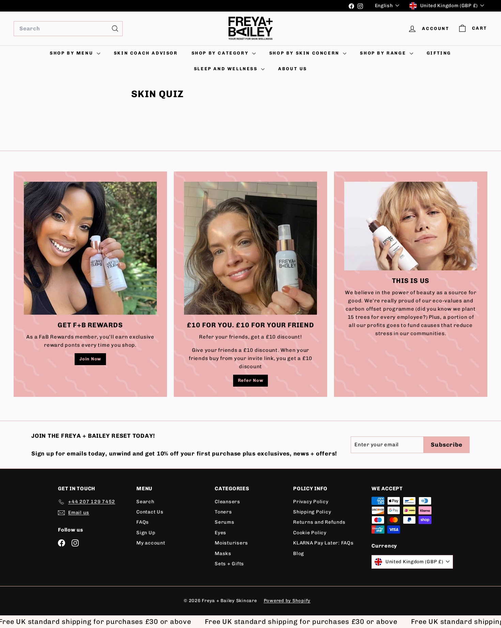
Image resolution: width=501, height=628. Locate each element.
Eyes (220, 533)
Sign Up (145, 533)
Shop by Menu (72, 53)
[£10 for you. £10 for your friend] (250, 248)
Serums (224, 522)
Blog (298, 553)
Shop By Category (221, 53)
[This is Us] (410, 226)
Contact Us (150, 512)
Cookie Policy (310, 533)
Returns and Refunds (319, 522)
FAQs (142, 522)
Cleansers (227, 502)
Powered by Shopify (287, 600)
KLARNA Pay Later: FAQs (323, 543)
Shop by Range (384, 53)
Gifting (439, 53)
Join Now (90, 358)
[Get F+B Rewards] (90, 248)
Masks (223, 553)
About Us (292, 68)
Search (145, 502)
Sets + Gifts (229, 564)
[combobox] (68, 28)
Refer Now (250, 380)
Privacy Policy (311, 502)
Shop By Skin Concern (305, 53)
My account (150, 543)
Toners (223, 512)
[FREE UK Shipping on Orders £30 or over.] (179, 6)
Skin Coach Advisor (146, 53)
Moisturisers (231, 543)
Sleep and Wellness (226, 68)
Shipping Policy (312, 512)
